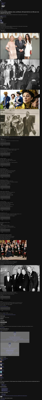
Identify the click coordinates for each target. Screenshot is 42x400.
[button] (9, 349)
